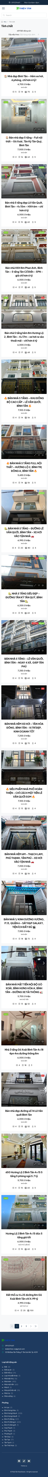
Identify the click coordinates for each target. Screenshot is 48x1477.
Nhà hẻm (7, 1381)
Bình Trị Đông (9, 1419)
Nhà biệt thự (9, 1378)
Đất (5, 1367)
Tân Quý (7, 1437)
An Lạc (6, 1407)
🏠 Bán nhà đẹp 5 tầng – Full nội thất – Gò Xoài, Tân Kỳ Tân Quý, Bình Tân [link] (24, 141)
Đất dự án (8, 1370)
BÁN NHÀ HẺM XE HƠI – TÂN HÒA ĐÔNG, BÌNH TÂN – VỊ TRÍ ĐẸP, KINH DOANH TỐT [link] (24, 727)
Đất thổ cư (8, 1373)
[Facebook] (19, 1461)
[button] (3, 8)
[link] (24, 55)
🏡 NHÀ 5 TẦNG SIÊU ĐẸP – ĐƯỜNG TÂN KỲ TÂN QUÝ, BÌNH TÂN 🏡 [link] (24, 597)
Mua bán (34, 41)
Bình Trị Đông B (10, 1425)
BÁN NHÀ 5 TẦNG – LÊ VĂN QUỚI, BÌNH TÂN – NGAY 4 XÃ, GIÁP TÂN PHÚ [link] (24, 662)
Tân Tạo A (7, 1442)
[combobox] (29, 34)
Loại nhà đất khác (11, 1376)
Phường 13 (8, 1434)
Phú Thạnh (8, 1431)
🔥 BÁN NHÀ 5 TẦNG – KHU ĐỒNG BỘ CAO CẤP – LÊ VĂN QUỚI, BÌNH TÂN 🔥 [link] (24, 402)
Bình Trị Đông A (10, 1422)
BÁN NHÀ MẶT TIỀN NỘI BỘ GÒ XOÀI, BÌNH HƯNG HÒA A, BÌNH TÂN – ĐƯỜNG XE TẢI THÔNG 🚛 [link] (24, 988)
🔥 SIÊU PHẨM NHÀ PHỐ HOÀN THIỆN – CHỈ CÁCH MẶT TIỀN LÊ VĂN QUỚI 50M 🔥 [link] (24, 792)
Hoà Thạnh (8, 1428)
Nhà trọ (7, 1393)
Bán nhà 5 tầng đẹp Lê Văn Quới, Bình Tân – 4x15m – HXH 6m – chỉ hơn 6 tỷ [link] (24, 206)
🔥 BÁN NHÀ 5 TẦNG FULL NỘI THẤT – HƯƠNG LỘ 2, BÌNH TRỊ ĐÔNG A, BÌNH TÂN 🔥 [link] (24, 467)
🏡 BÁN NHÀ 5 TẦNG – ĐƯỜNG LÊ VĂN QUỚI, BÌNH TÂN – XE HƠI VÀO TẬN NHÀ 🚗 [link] (24, 532)
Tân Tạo (7, 1439)
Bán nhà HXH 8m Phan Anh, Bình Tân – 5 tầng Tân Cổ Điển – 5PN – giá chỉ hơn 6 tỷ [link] (24, 271)
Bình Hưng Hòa (10, 1410)
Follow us (24, 1466)
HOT (43, 297)
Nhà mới (41, 102)
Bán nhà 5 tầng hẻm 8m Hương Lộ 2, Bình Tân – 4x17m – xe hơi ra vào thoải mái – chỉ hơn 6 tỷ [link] (24, 336)
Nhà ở (6, 1387)
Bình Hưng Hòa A (10, 1413)
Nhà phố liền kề (10, 1390)
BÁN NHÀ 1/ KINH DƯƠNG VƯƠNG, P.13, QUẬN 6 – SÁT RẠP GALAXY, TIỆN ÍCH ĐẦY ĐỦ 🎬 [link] (24, 923)
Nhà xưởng (8, 1396)
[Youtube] (29, 1461)
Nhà (5, 22)
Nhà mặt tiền (9, 1384)
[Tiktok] (24, 1461)
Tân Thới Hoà (9, 1445)
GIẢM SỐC (41, 41)
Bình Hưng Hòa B (10, 1416)
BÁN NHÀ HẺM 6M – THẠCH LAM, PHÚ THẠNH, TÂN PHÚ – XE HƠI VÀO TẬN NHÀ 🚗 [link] (24, 857)
